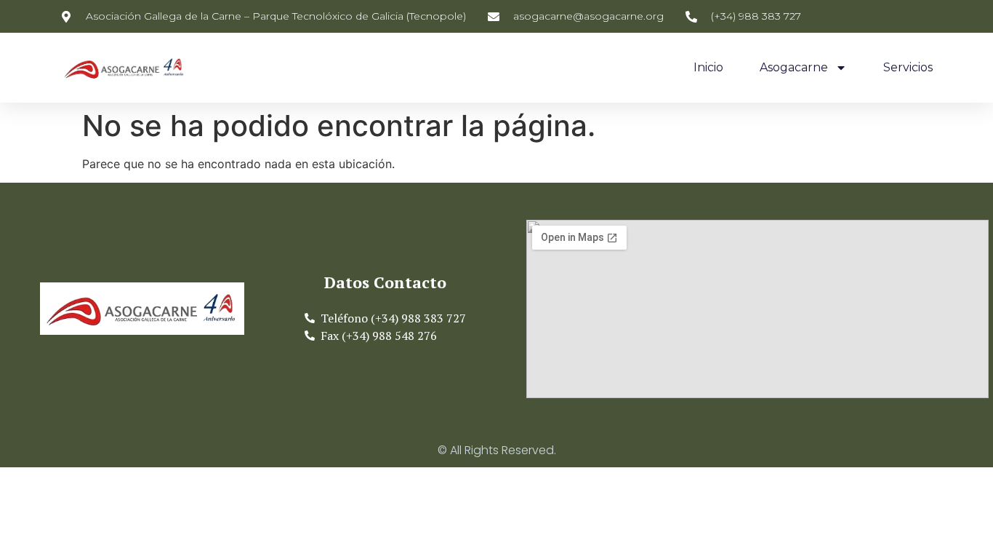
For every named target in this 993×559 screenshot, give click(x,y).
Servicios (908, 67)
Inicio (708, 67)
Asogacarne (794, 67)
